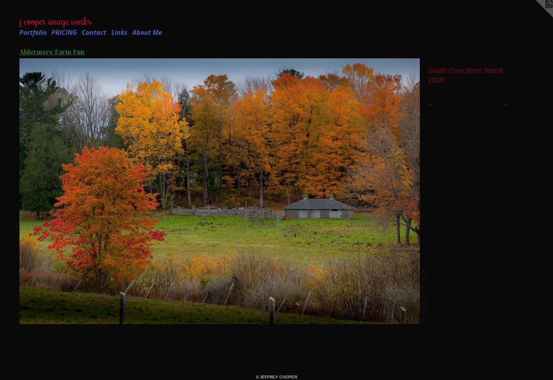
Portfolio (33, 32)
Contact (94, 32)
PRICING (64, 32)
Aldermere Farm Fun (52, 51)
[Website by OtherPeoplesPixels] (537, 16)
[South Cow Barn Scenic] (219, 191)
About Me (147, 32)
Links (119, 32)
